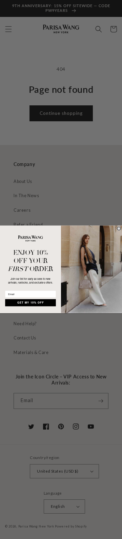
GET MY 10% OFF (30, 303)
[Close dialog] (119, 228)
